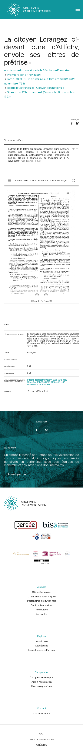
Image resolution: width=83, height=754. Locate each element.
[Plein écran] (73, 180)
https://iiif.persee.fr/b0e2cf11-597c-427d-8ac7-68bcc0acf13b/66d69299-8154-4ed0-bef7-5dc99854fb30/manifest (47, 382)
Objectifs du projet (41, 592)
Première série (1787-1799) (24, 74)
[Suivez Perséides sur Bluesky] (46, 430)
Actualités (41, 614)
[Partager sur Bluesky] (77, 123)
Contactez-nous (41, 713)
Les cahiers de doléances (41, 650)
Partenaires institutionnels (41, 600)
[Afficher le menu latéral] (9, 180)
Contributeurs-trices (41, 605)
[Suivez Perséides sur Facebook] (36, 430)
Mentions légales (42, 739)
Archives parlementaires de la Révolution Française (37, 70)
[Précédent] (37, 294)
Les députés (41, 645)
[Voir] (30, 62)
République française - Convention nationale (35, 87)
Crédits (41, 744)
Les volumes (41, 641)
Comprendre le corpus (41, 677)
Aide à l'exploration (41, 681)
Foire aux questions (41, 686)
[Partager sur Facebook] (71, 123)
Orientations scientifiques (41, 596)
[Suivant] (46, 294)
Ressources (42, 609)
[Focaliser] (77, 148)
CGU (41, 734)
